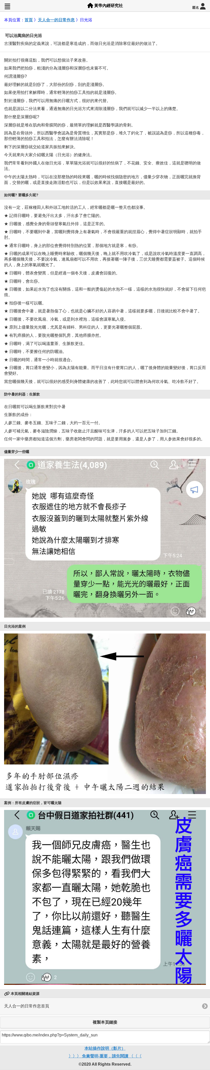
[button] (7, 6)
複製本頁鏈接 (105, 1022)
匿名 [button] (196, 7)
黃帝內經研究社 (108, 5)
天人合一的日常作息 (56, 20)
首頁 (29, 20)
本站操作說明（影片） (105, 1048)
